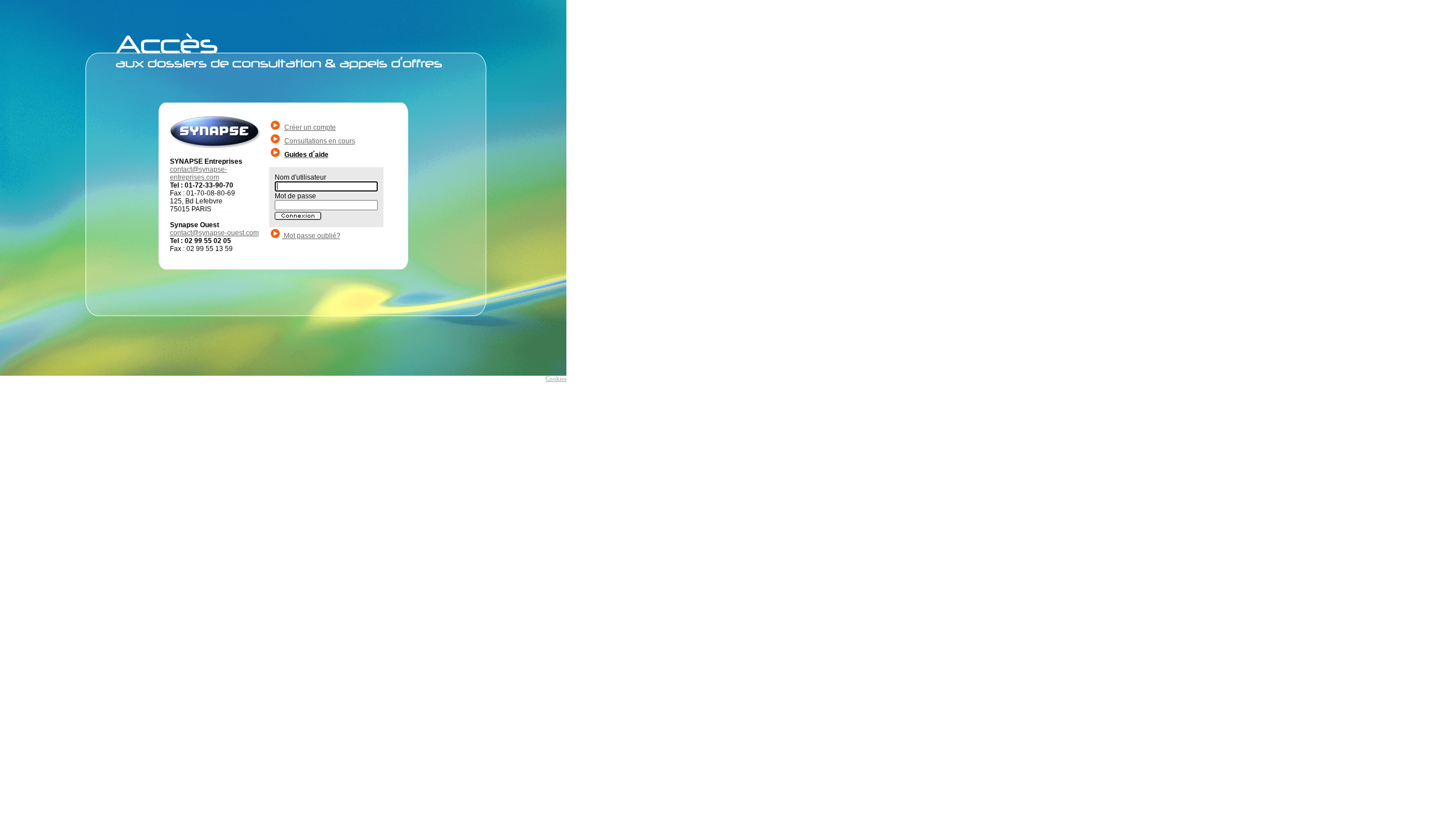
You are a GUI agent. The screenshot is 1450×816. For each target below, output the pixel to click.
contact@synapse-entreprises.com (198, 173)
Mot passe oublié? (311, 236)
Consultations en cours (319, 141)
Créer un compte (310, 127)
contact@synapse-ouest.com (214, 233)
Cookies (555, 379)
